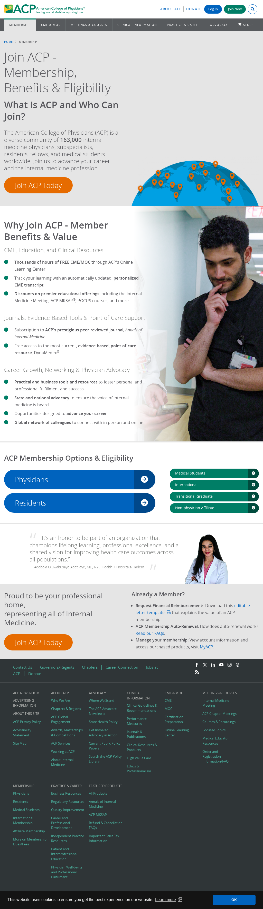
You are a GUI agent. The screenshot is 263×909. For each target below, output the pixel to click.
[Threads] (237, 665)
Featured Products (105, 786)
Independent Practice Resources (67, 838)
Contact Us (22, 667)
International (186, 484)
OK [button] (234, 900)
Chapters (90, 667)
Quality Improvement (67, 810)
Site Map (19, 743)
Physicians (31, 479)
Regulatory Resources (67, 801)
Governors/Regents (57, 667)
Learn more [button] (165, 899)
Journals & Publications (136, 734)
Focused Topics (214, 730)
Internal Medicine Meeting (215, 703)
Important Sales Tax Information (104, 838)
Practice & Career (183, 25)
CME (168, 700)
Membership (20, 25)
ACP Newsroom (26, 693)
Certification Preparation (174, 719)
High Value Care (139, 758)
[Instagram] (230, 665)
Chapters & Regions (66, 709)
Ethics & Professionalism (139, 768)
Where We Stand (101, 700)
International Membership (23, 820)
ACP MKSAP (98, 815)
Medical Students (190, 473)
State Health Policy (103, 722)
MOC (168, 709)
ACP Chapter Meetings (219, 714)
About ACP (171, 9)
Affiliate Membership (29, 831)
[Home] (44, 9)
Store (248, 25)
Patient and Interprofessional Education (64, 854)
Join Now (235, 9)
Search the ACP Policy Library (105, 759)
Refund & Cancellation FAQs (106, 825)
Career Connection (122, 667)
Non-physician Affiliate (194, 507)
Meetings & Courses (89, 25)
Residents (30, 503)
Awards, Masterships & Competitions (67, 732)
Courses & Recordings (219, 722)
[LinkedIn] (213, 665)
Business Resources (66, 793)
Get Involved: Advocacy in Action (103, 732)
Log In (213, 9)
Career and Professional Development (61, 823)
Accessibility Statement (22, 732)
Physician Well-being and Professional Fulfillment (66, 872)
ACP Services (60, 743)
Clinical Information (137, 25)
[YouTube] (221, 665)
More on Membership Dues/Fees (29, 841)
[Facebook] (197, 665)
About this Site (26, 714)
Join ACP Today (38, 185)
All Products (98, 793)
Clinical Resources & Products (142, 747)
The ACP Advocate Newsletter (103, 711)
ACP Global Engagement (60, 719)
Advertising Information (24, 703)
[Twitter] (205, 665)
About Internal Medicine (62, 762)
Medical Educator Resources (215, 740)
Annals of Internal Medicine (102, 804)
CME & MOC (51, 25)
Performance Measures (137, 721)
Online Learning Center (177, 732)
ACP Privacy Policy (27, 722)
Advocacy (219, 25)
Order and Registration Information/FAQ (215, 756)
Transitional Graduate (194, 496)
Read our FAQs (150, 633)
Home (8, 42)
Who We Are (60, 700)
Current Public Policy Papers (104, 745)
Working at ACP (63, 751)
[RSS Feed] (197, 672)
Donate (194, 9)
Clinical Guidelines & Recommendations (142, 708)
